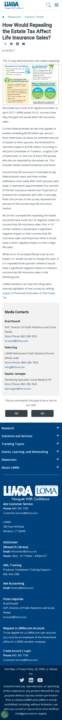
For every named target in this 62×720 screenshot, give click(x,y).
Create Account (12, 651)
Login (27, 651)
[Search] (48, 5)
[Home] (3, 17)
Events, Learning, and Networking (25, 452)
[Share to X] (5, 44)
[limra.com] (13, 5)
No (42, 413)
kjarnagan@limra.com (18, 388)
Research (8, 428)
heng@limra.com (15, 367)
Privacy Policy (26, 669)
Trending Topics (13, 444)
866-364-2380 (11, 574)
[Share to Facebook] (11, 44)
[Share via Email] (24, 44)
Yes (16, 413)
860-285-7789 (20, 508)
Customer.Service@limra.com (20, 513)
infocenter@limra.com (24, 551)
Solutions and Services (17, 436)
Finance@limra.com (22, 588)
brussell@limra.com (16, 341)
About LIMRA (10, 467)
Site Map (9, 669)
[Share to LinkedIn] (17, 44)
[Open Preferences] (5, 714)
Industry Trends (34, 17)
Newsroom (14, 17)
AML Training (12, 565)
